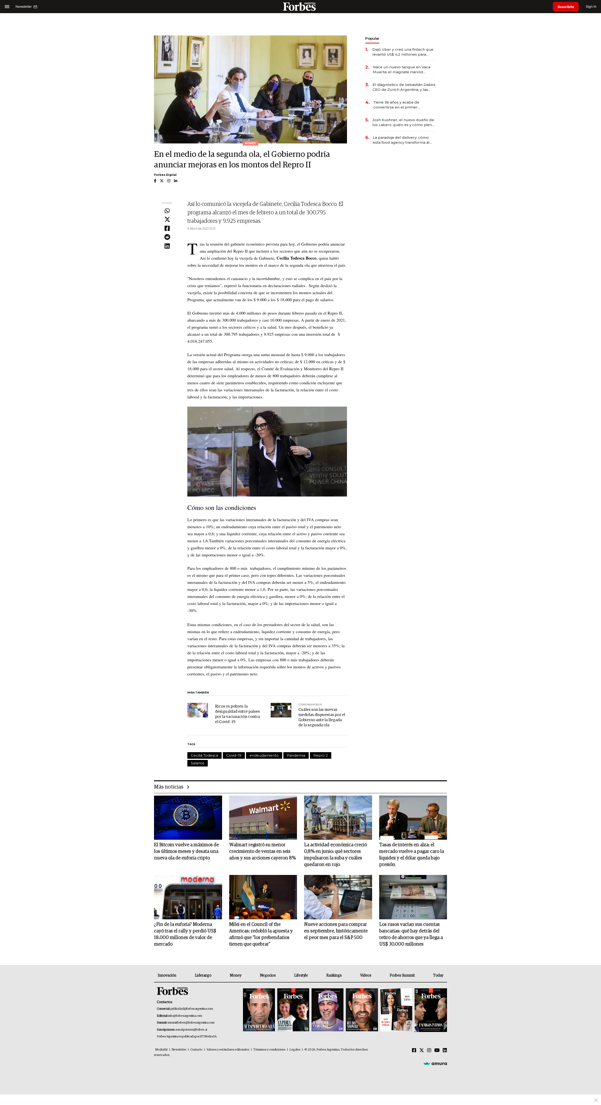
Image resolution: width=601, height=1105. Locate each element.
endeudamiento (264, 755)
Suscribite (566, 7)
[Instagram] (429, 1050)
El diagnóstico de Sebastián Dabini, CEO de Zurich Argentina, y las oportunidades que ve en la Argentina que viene (404, 87)
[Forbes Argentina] (300, 6)
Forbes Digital (165, 175)
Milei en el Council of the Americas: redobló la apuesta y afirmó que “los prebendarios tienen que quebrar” (261, 934)
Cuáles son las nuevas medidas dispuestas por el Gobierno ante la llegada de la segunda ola (321, 717)
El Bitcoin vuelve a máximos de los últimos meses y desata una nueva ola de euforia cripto (186, 851)
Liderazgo (203, 975)
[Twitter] (167, 219)
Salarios (197, 763)
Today (438, 975)
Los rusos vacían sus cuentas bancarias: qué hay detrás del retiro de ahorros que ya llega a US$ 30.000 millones (411, 934)
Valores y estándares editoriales (228, 1049)
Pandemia (296, 755)
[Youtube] (437, 1050)
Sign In (591, 6)
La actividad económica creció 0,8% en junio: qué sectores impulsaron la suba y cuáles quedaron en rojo (335, 855)
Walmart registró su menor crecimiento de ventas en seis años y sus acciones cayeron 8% (262, 851)
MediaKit (161, 1049)
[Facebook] (167, 228)
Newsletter (179, 1049)
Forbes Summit (402, 975)
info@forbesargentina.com (185, 1015)
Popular (372, 38)
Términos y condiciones (269, 1049)
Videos (365, 975)
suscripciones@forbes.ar (191, 1029)
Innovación (167, 975)
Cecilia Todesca (204, 755)
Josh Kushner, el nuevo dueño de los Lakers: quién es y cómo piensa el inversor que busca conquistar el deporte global (404, 122)
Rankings (334, 975)
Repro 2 (320, 755)
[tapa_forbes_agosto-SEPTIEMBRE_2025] (430, 1010)
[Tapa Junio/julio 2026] (259, 1010)
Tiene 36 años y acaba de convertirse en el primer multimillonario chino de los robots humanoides (398, 105)
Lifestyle (301, 975)
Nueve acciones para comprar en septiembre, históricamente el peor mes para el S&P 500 (336, 931)
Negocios (268, 975)
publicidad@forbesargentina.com (191, 1008)
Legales (294, 1049)
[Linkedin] (167, 246)
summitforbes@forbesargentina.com (191, 1022)
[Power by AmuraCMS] (435, 1063)
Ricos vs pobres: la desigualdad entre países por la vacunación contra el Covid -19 (237, 714)
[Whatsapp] (167, 211)
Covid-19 (233, 755)
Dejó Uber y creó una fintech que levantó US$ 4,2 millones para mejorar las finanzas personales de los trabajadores (402, 52)
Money (235, 975)
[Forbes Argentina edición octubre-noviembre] (396, 1010)
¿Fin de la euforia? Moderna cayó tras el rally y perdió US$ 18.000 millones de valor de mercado (185, 934)
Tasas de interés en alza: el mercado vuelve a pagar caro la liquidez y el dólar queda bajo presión (411, 855)
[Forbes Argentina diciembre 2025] (362, 1010)
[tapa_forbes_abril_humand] (293, 1010)
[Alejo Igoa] (327, 1010)
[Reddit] (167, 237)
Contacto (196, 1049)
